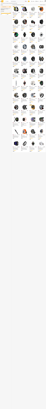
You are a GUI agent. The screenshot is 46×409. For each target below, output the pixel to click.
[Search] (28, 1)
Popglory (35, 74)
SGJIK (27, 74)
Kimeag (19, 74)
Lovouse (36, 86)
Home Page (2, 3)
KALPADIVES (43, 110)
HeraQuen (44, 74)
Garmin (36, 110)
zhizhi (27, 110)
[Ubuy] (2, 1)
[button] (33, 1)
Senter (27, 122)
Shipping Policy (2, 9)
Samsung (35, 12)
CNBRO (27, 98)
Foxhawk (19, 98)
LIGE (36, 98)
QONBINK (27, 12)
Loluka (44, 98)
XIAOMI (19, 12)
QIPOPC (44, 86)
